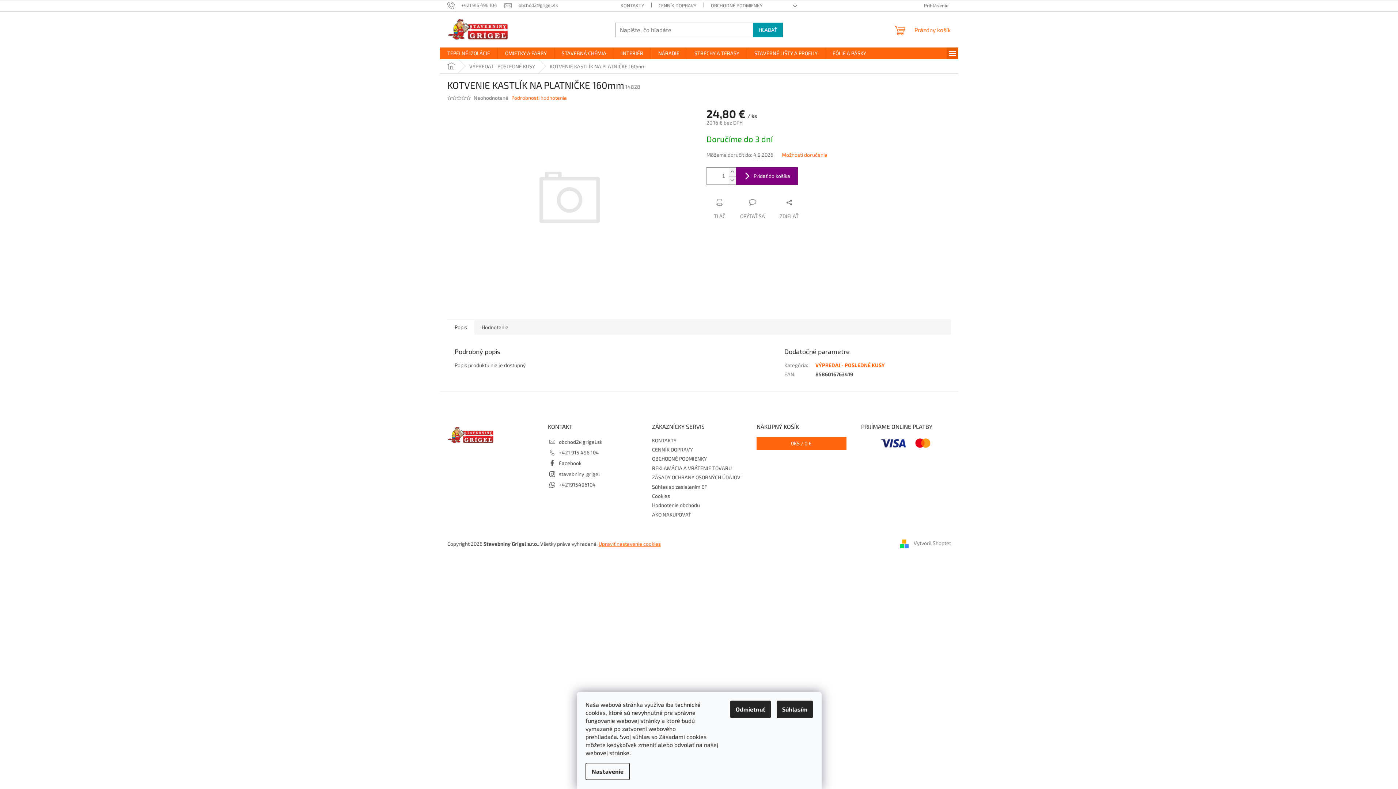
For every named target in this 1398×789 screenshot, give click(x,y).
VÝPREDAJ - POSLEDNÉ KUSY (850, 365)
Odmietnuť (750, 709)
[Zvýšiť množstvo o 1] (732, 172)
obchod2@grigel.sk (580, 442)
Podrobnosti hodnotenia (539, 98)
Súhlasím (794, 709)
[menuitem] (468, 53)
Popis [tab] (461, 327)
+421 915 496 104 (579, 452)
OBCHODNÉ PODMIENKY (736, 5)
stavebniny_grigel (579, 474)
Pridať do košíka (772, 176)
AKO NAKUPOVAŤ (671, 514)
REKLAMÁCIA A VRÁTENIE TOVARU (692, 468)
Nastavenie (608, 771)
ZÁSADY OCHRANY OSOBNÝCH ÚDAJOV (696, 477)
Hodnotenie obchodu (676, 505)
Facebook (570, 463)
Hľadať (768, 30)
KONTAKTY (632, 5)
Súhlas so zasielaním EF (679, 487)
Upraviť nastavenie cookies (630, 544)
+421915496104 (577, 484)
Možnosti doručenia (804, 155)
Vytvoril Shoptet (932, 543)
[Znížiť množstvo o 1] (732, 180)
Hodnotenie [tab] (495, 327)
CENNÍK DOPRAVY (677, 5)
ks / (801, 443)
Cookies (661, 496)
